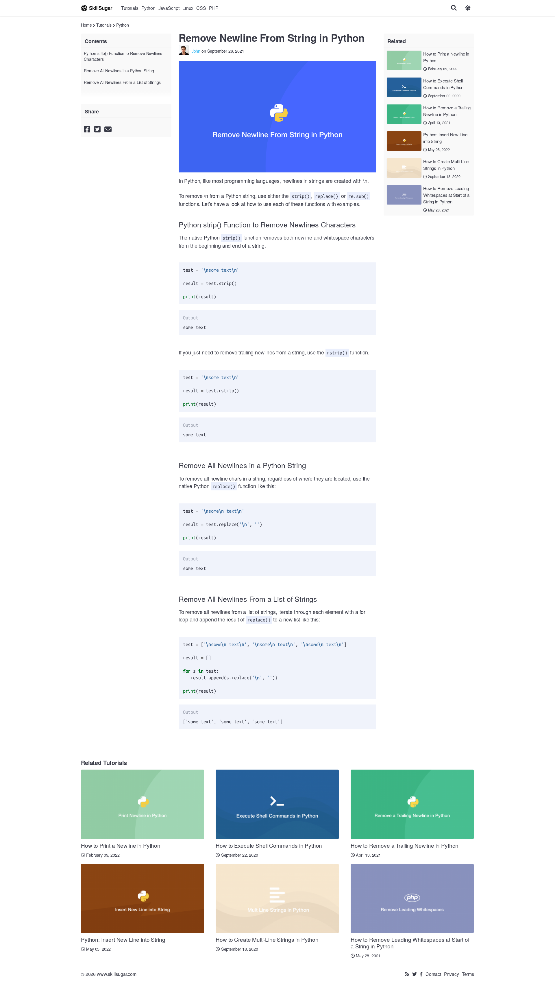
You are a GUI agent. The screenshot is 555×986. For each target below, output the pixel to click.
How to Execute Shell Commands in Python (443, 84)
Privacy (451, 974)
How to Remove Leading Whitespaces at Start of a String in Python (446, 195)
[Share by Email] (108, 129)
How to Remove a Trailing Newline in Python (447, 110)
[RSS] (407, 974)
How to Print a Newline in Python (446, 57)
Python (148, 8)
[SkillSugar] (96, 8)
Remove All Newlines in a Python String (119, 70)
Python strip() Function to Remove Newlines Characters (123, 56)
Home (86, 25)
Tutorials (129, 8)
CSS (201, 8)
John (196, 51)
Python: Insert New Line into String (445, 137)
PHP (214, 8)
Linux (187, 8)
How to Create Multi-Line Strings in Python (446, 164)
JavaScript (169, 8)
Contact (433, 974)
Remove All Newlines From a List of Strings (122, 82)
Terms (468, 974)
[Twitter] (414, 974)
